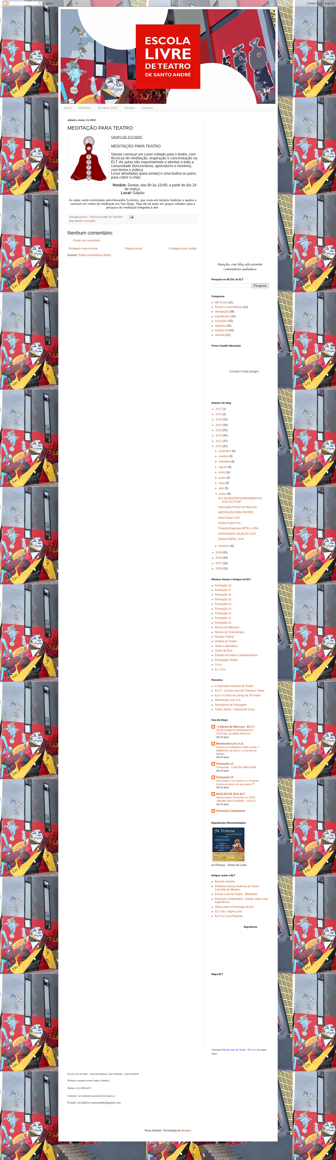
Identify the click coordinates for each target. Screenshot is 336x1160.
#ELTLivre (221, 302)
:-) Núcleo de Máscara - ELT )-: (235, 726)
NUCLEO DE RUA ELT (230, 794)
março (223, 493)
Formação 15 (223, 599)
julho (222, 472)
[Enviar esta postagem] (130, 217)
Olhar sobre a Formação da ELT (234, 907)
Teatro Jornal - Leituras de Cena (235, 709)
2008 (219, 557)
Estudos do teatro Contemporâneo (236, 655)
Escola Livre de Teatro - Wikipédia (236, 894)
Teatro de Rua (223, 650)
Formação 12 (223, 613)
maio (222, 483)
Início (68, 108)
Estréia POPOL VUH (231, 539)
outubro (224, 456)
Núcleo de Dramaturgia (229, 632)
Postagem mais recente (83, 248)
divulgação (222, 311)
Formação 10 (223, 622)
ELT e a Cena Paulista (229, 916)
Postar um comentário (86, 240)
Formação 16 (223, 594)
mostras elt (221, 330)
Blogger (186, 1130)
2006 (219, 568)
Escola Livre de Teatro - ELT (237, 1049)
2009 (219, 552)
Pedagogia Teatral (226, 660)
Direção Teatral (224, 636)
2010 (219, 446)
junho (223, 477)
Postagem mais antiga (183, 248)
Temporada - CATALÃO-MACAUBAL (236, 767)
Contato (147, 108)
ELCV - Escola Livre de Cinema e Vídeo (239, 690)
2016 (219, 414)
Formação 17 (223, 590)
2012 (219, 435)
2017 (219, 409)
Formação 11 (223, 618)
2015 (219, 419)
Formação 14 (223, 604)
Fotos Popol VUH (229, 517)
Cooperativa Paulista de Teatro (234, 686)
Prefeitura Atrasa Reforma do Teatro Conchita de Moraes (237, 888)
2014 (219, 425)
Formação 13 (223, 608)
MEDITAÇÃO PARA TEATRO (235, 512)
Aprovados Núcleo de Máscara (237, 507)
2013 (219, 430)
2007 (219, 563)
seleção (220, 335)
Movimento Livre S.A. (228, 700)
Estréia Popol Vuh (229, 523)
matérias (220, 325)
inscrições (90, 220)
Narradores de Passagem (231, 704)
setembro (225, 461)
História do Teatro (226, 641)
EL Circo (220, 669)
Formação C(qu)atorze (230, 811)
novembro (225, 451)
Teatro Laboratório (226, 646)
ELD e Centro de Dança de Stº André (238, 695)
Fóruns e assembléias (228, 307)
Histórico (84, 108)
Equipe (130, 108)
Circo (218, 664)
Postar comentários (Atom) (94, 255)
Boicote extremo (225, 881)
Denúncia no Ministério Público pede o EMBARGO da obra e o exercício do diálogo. (237, 750)
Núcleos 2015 (108, 108)
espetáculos (222, 316)
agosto (223, 467)
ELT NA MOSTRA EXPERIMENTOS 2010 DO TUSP (240, 500)
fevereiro (224, 546)
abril (222, 488)
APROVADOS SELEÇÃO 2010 (237, 533)
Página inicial (133, 248)
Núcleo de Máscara (227, 627)
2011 (219, 441)
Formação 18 (223, 585)
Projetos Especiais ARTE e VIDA (238, 528)
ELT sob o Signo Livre (228, 911)
